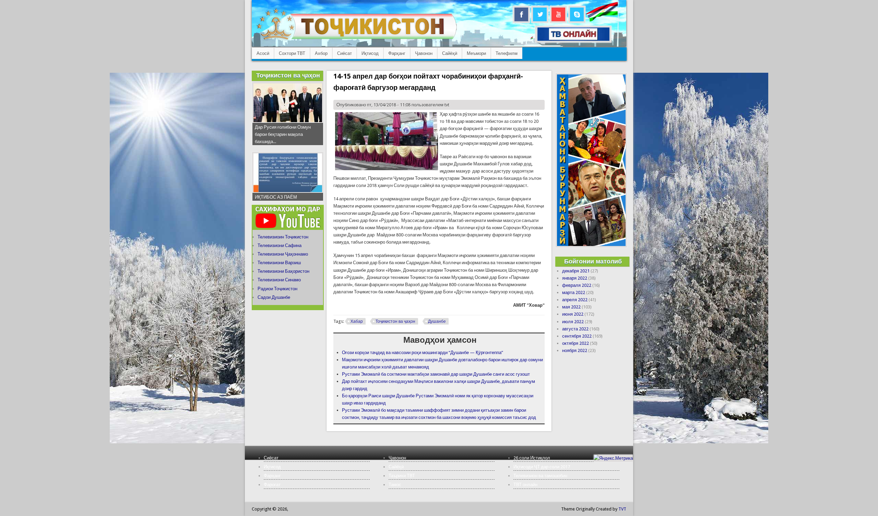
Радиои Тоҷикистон (277, 288)
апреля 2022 (575, 299)
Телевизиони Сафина (279, 245)
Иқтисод (370, 53)
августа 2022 (575, 328)
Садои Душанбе (274, 297)
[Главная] (356, 39)
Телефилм (507, 53)
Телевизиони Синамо (279, 279)
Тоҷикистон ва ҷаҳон (395, 321)
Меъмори (476, 53)
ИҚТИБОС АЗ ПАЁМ (276, 197)
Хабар (357, 321)
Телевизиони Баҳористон (283, 271)
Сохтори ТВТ (292, 53)
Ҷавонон (423, 53)
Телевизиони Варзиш (279, 262)
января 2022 (574, 278)
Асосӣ (263, 53)
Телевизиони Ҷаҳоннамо (283, 254)
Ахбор (321, 53)
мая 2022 (571, 306)
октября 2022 (575, 343)
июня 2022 (572, 314)
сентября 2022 (577, 336)
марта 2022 (573, 292)
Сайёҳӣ (449, 53)
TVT (622, 509)
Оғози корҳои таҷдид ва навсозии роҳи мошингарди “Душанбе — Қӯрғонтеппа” (422, 352)
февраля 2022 (576, 285)
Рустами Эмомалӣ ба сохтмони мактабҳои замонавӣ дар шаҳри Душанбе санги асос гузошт (436, 374)
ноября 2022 (574, 350)
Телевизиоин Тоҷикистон (283, 236)
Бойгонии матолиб (593, 261)
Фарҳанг (396, 53)
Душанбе (437, 321)
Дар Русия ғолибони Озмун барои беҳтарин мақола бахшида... (283, 134)
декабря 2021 (576, 270)
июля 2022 (573, 321)
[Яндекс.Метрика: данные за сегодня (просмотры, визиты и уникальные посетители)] (613, 458)
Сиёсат (344, 53)
